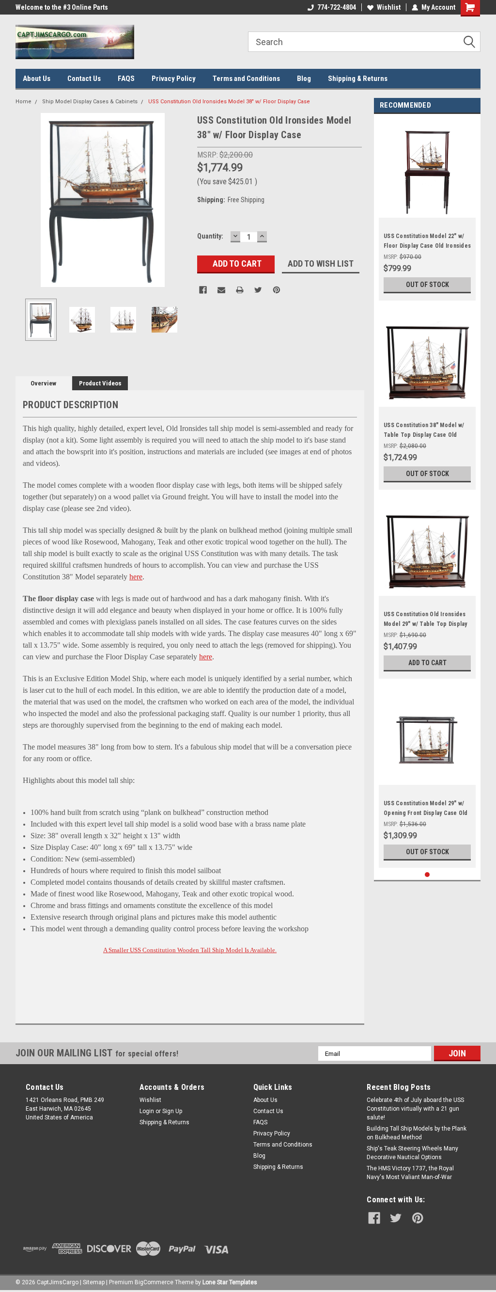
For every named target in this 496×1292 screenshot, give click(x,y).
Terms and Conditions (246, 78)
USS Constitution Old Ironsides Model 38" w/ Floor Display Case (229, 101)
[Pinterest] (276, 290)
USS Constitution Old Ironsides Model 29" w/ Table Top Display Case (425, 624)
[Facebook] (203, 290)
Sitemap (94, 1282)
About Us (36, 78)
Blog (304, 78)
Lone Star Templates (229, 1282)
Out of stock (427, 284)
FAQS (126, 78)
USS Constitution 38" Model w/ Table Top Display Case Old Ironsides (424, 435)
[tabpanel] (427, 210)
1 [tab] (427, 874)
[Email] (221, 290)
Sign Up (172, 1111)
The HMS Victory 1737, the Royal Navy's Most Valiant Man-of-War (410, 1172)
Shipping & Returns (358, 78)
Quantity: (210, 236)
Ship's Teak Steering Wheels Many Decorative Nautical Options (412, 1153)
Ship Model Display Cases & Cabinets (90, 101)
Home (23, 101)
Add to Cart (427, 663)
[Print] (240, 290)
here (135, 577)
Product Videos (100, 383)
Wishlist (389, 7)
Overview (43, 383)
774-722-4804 (336, 7)
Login (147, 1111)
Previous (25, 200)
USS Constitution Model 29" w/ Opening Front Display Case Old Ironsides (426, 813)
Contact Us (84, 78)
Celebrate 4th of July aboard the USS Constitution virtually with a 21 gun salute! (415, 1109)
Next (180, 200)
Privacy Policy (174, 78)
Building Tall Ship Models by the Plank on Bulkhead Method (416, 1133)
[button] (191, 1157)
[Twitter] (258, 290)
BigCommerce (154, 1282)
